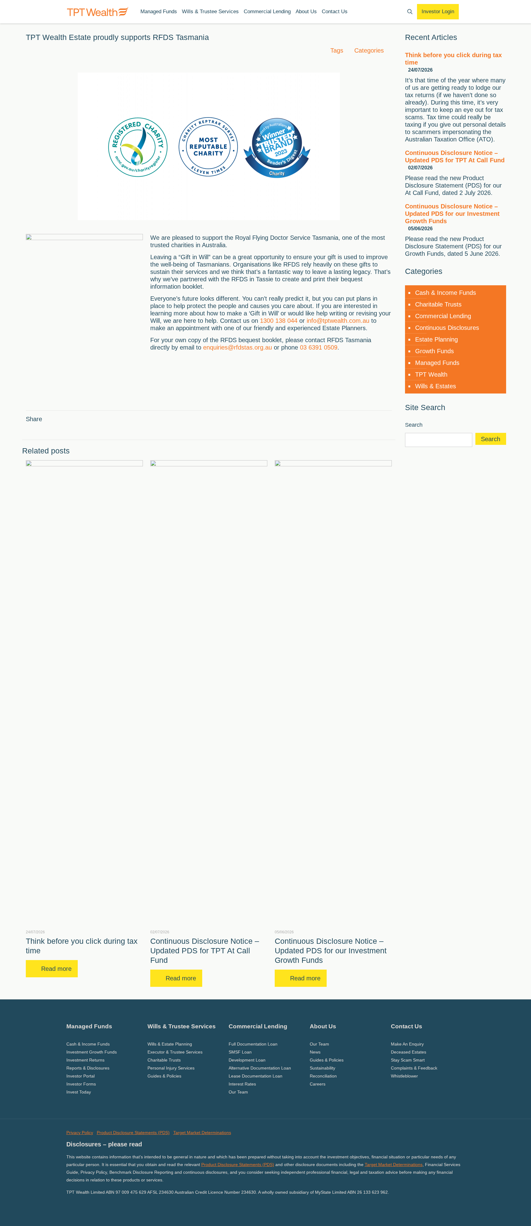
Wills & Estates (435, 386)
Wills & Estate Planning (170, 1044)
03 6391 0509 (318, 347)
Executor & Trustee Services (175, 1052)
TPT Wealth (431, 374)
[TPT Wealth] (97, 11)
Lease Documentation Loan (255, 1076)
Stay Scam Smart (408, 1060)
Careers (317, 1084)
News (315, 1052)
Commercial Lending (443, 316)
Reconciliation (323, 1076)
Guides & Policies (164, 1076)
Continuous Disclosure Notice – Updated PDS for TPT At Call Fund (204, 950)
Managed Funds (437, 362)
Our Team (238, 1092)
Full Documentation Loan (253, 1044)
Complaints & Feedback (414, 1068)
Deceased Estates (408, 1052)
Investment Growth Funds (91, 1052)
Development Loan (247, 1060)
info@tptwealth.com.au (338, 320)
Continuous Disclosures (447, 327)
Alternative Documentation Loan (260, 1068)
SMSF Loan (240, 1052)
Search (414, 425)
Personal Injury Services (171, 1068)
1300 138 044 (278, 320)
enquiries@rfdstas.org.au (237, 347)
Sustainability (322, 1068)
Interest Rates (242, 1084)
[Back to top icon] (501, 1213)
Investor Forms (81, 1084)
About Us (323, 1026)
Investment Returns (85, 1060)
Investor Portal (80, 1076)
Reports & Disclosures (87, 1068)
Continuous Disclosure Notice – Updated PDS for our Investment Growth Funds (331, 950)
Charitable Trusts (438, 304)
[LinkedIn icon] (75, 1204)
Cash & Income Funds (445, 292)
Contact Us (406, 1026)
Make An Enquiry (407, 1044)
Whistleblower (404, 1076)
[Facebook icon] (68, 1204)
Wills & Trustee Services (182, 1026)
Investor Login (438, 11)
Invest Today (78, 1092)
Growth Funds (434, 351)
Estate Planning (436, 339)
